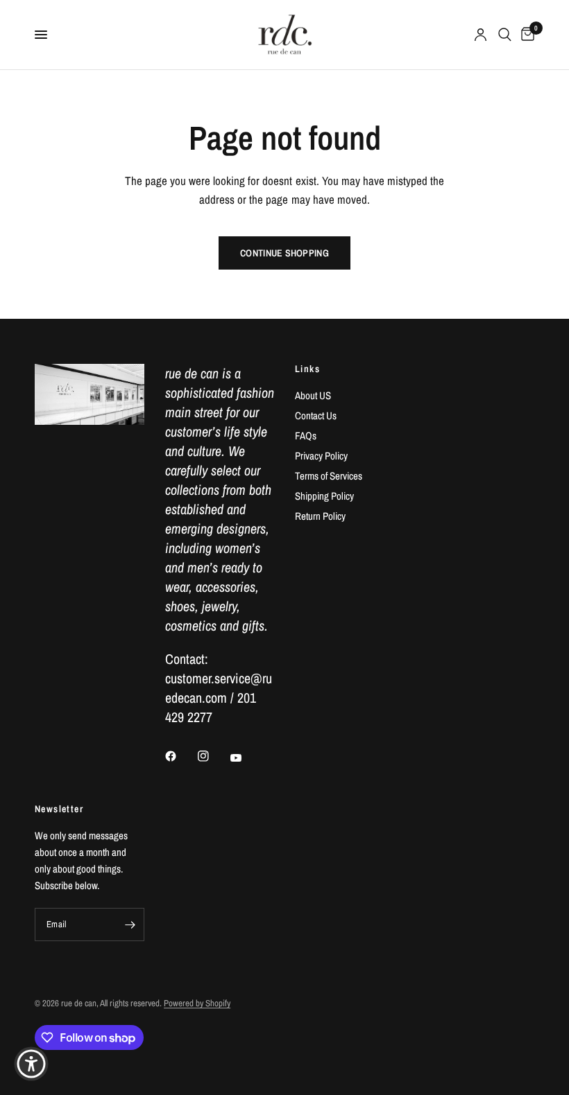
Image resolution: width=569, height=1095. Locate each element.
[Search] (504, 34)
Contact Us (316, 415)
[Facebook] (180, 756)
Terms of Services (328, 475)
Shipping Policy (324, 496)
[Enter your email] (130, 924)
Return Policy (320, 516)
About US (313, 395)
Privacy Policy (321, 455)
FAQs (305, 435)
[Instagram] (213, 756)
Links (307, 369)
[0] (525, 34)
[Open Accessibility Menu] (31, 1063)
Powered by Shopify (197, 1003)
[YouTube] (245, 757)
